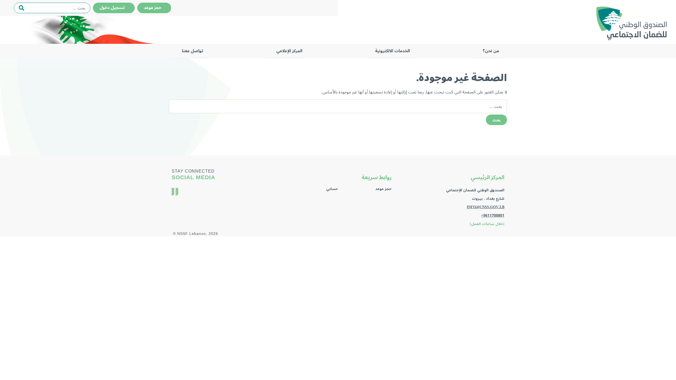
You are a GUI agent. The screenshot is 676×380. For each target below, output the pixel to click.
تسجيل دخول (114, 7)
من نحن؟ (491, 50)
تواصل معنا (192, 50)
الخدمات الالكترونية (392, 50)
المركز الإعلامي (289, 50)
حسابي (332, 189)
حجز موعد (154, 7)
